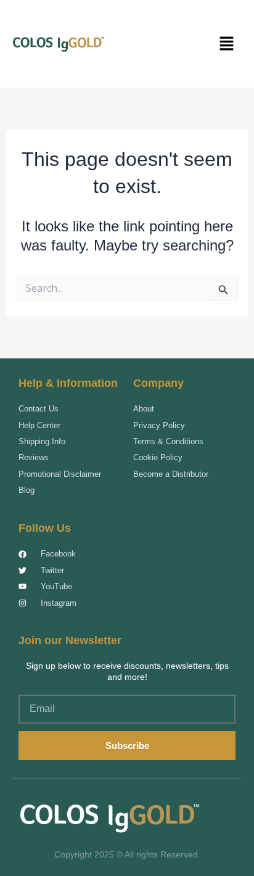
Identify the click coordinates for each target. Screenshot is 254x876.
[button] (226, 44)
